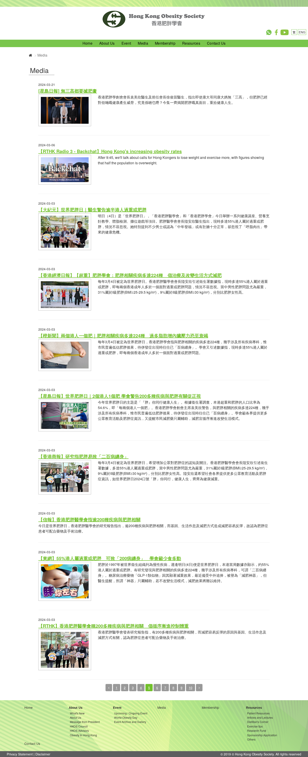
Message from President (85, 722)
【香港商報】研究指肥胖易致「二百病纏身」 (83, 456)
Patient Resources (258, 713)
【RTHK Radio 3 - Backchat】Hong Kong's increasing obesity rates (110, 151)
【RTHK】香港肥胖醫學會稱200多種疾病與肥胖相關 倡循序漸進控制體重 (113, 625)
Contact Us (216, 43)
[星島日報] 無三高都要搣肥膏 (67, 90)
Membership (165, 43)
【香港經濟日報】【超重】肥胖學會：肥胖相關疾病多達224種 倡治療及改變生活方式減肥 (130, 275)
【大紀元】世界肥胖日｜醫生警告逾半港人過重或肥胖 (92, 209)
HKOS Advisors (79, 730)
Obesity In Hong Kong (83, 735)
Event (126, 43)
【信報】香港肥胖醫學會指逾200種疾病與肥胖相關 (89, 519)
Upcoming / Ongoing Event (130, 713)
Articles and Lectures (260, 717)
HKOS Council (79, 726)
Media (143, 43)
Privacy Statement (20, 754)
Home (87, 43)
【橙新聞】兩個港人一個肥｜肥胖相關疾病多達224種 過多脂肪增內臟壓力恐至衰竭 (123, 335)
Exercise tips (255, 726)
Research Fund (256, 730)
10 (190, 687)
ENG (302, 32)
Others (251, 739)
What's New (77, 713)
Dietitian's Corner (257, 722)
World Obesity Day (125, 717)
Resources (191, 43)
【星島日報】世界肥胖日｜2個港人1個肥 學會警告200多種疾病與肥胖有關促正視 (119, 396)
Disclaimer (42, 754)
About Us (107, 43)
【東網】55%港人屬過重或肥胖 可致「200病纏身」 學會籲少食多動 (109, 558)
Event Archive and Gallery (130, 722)
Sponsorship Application (262, 735)
